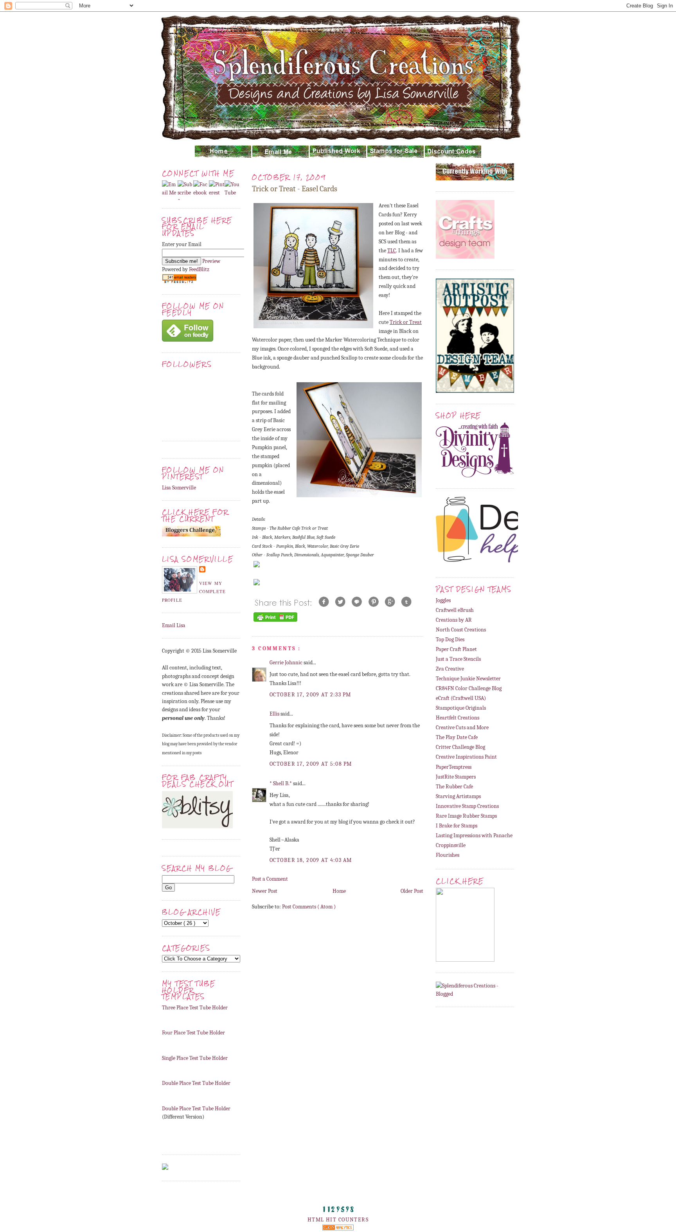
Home (339, 891)
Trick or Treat (406, 322)
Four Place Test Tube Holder (193, 1032)
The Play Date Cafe (457, 737)
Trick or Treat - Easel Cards (294, 188)
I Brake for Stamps (456, 825)
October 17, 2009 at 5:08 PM (311, 764)
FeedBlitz (199, 269)
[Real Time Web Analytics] (338, 1229)
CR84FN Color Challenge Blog (469, 688)
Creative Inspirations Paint (466, 757)
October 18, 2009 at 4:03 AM (311, 860)
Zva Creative (450, 668)
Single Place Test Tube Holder (195, 1058)
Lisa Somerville (179, 487)
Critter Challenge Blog (460, 747)
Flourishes (447, 855)
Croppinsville (451, 845)
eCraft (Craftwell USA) (461, 698)
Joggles (443, 600)
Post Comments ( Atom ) (309, 906)
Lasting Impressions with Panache (474, 835)
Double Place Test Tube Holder (196, 1083)
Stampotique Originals (461, 708)
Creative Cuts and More (462, 727)
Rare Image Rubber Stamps (466, 816)
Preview (211, 261)
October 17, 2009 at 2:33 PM (310, 694)
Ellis (275, 713)
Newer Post (264, 891)
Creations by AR (454, 620)
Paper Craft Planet (456, 649)
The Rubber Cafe (454, 786)
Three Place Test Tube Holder (195, 1007)
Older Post (412, 891)
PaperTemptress (453, 767)
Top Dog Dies (450, 639)
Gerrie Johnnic (287, 662)
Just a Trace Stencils (458, 659)
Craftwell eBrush (455, 610)
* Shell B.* (281, 783)
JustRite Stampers (456, 776)
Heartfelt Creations (457, 717)
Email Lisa (173, 625)
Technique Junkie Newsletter (468, 678)
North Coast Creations (461, 629)
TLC (391, 250)
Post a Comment (270, 879)
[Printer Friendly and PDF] (275, 621)
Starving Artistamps (458, 796)
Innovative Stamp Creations (467, 806)
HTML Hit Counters (338, 1219)
